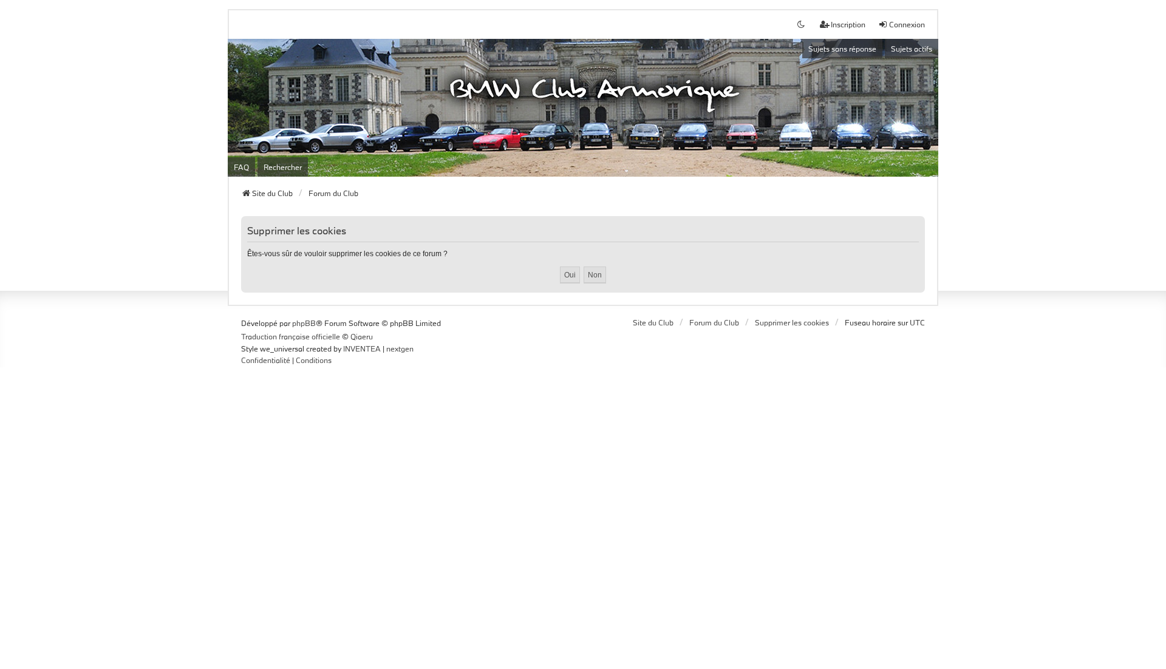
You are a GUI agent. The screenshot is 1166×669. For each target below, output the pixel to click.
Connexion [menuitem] (907, 24)
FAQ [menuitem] (241, 167)
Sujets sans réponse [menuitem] (842, 48)
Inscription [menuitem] (848, 24)
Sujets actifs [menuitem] (911, 48)
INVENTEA (362, 348)
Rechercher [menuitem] (283, 167)
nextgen (400, 348)
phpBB (304, 323)
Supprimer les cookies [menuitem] (792, 322)
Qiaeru (361, 336)
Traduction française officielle (290, 336)
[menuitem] (265, 360)
